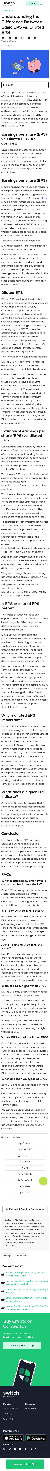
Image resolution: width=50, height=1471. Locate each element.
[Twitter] (10, 1449)
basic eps (7, 1256)
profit (11, 194)
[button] (32, 3)
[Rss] (36, 1449)
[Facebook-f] (26, 1449)
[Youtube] (15, 1449)
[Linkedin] (20, 1449)
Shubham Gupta (8, 41)
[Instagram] (4, 1449)
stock (44, 198)
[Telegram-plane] (31, 1449)
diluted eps (21, 1256)
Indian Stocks (7, 11)
